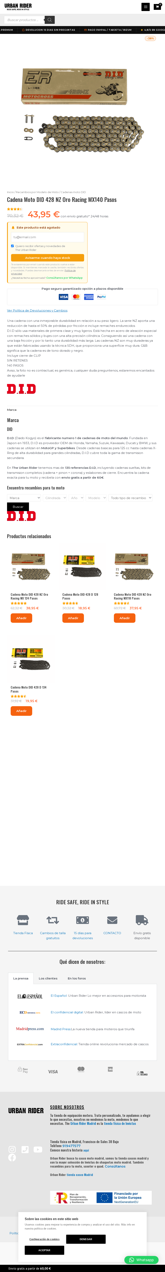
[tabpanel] (82, 1022)
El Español (59, 996)
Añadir (21, 618)
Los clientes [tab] (48, 978)
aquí (86, 1150)
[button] (141, 1260)
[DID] (21, 389)
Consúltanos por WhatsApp (64, 277)
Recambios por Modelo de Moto (37, 192)
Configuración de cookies (44, 1239)
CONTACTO (112, 933)
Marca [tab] (11, 410)
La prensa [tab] (20, 978)
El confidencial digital (67, 1012)
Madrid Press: (61, 1029)
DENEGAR (86, 1239)
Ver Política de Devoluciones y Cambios (37, 310)
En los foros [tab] (77, 978)
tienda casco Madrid (80, 1174)
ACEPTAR (44, 1250)
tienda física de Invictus (120, 1123)
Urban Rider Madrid (83, 1123)
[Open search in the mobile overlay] (29, 20)
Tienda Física (23, 933)
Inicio (10, 192)
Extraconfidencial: (64, 1044)
